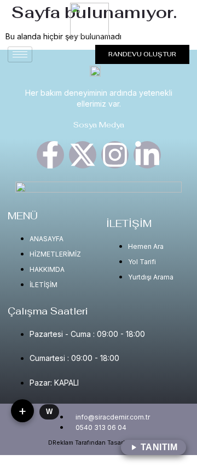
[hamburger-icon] (20, 54)
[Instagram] (115, 154)
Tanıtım (159, 447)
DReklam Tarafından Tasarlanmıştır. (98, 442)
